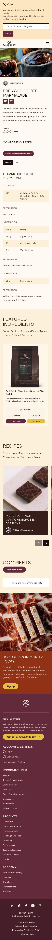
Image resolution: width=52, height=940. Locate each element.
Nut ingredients (10, 831)
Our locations (9, 886)
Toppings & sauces (12, 850)
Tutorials (7, 891)
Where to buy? (10, 808)
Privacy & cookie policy (26, 926)
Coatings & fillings (12, 835)
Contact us (8, 799)
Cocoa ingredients (12, 826)
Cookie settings (26, 934)
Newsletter (8, 803)
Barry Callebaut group (14, 794)
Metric (8, 162)
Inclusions (7, 840)
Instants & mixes (11, 854)
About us (7, 789)
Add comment (14, 569)
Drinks (6, 859)
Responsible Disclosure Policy (26, 930)
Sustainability (9, 784)
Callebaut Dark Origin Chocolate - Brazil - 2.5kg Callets (32, 196)
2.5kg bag (15, 415)
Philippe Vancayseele (23, 530)
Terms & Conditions (26, 922)
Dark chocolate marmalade (19, 153)
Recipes (6, 775)
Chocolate (8, 821)
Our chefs (7, 882)
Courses (7, 877)
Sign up (10, 686)
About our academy (12, 872)
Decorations (9, 845)
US (16, 162)
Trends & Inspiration (13, 780)
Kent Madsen (16, 83)
